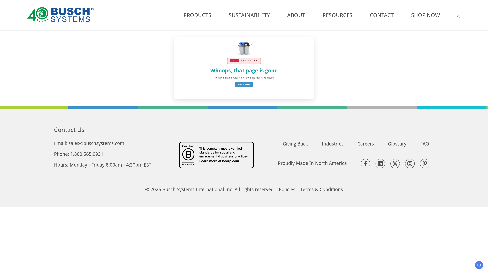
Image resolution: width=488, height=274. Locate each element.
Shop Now (425, 15)
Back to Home (244, 84)
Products (197, 15)
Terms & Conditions (321, 189)
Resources (337, 15)
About (296, 15)
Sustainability (249, 15)
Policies (287, 189)
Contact (382, 15)
